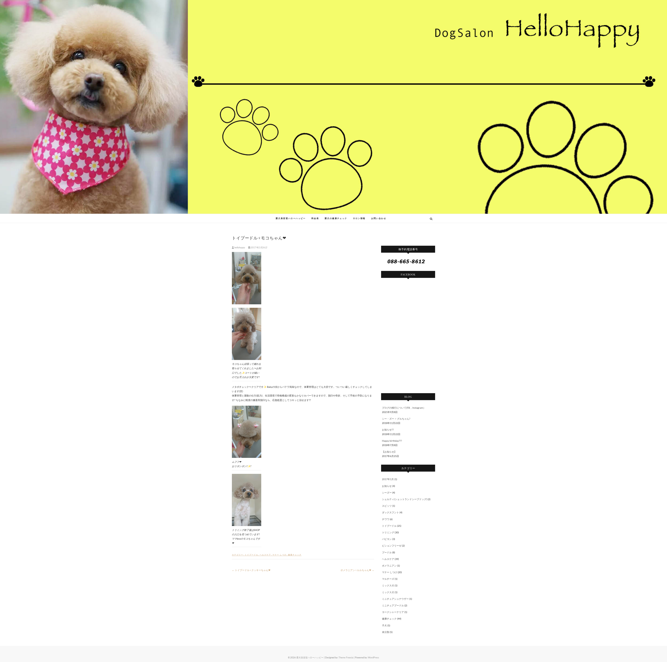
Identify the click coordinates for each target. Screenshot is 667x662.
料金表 (315, 218)
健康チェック (295, 554)
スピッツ (387, 505)
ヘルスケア (265, 554)
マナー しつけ (279, 554)
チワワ (385, 519)
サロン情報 (359, 218)
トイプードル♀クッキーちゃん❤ (251, 570)
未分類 (385, 632)
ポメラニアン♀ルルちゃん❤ (357, 570)
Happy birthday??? (392, 440)
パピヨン (387, 538)
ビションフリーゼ (391, 545)
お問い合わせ (378, 218)
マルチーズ (388, 578)
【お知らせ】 (389, 451)
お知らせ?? (388, 429)
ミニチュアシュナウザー (395, 598)
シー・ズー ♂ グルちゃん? (396, 418)
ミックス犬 (388, 585)
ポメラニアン (389, 565)
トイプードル (251, 554)
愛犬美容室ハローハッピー (257, 216)
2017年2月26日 (258, 247)
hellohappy (240, 247)
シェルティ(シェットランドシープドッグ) (404, 499)
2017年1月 (388, 479)
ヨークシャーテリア (393, 612)
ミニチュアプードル (393, 605)
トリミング (388, 532)
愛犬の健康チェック (336, 218)
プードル (387, 552)
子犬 (384, 625)
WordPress (373, 657)
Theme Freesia (346, 657)
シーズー (387, 492)
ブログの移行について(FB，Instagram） (404, 407)
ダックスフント (390, 512)
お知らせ (387, 485)
